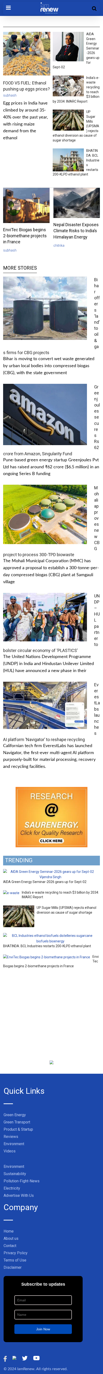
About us (11, 1238)
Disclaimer (13, 1267)
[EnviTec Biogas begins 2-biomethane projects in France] (46, 957)
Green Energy (15, 1115)
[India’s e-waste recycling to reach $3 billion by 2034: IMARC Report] (11, 893)
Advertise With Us (19, 1195)
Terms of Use (15, 1260)
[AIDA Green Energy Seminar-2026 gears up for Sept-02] (50, 872)
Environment (14, 1144)
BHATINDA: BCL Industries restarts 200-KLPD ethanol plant (47, 946)
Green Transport (17, 1122)
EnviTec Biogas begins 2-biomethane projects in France (25, 235)
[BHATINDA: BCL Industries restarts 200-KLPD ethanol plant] (50, 936)
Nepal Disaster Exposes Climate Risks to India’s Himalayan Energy (76, 230)
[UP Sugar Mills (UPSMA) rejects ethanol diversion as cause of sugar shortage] (18, 908)
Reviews (11, 1136)
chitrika (58, 245)
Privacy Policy (16, 1253)
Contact (10, 1245)
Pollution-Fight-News (22, 1181)
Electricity (12, 1188)
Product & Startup (18, 1129)
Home (9, 1231)
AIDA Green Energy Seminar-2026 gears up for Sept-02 (44, 882)
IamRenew (25, 1369)
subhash (10, 95)
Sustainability (15, 1173)
